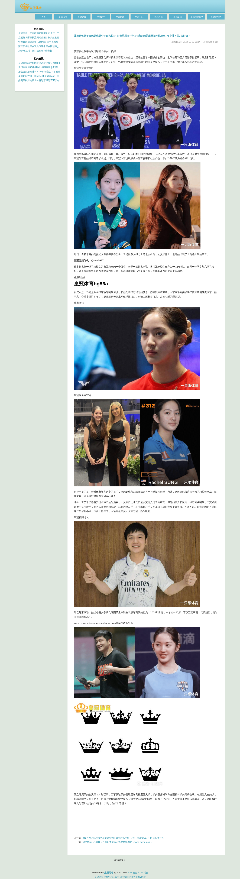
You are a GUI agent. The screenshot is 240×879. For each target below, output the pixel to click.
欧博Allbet (79, 277)
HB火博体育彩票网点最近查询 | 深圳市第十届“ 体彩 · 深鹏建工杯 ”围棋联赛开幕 (123, 837)
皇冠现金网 (123, 876)
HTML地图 (143, 872)
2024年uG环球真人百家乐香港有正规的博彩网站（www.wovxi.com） (118, 842)
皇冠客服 (133, 876)
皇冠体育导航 (101, 876)
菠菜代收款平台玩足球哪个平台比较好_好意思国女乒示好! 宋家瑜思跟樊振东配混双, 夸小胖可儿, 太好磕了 (132, 35)
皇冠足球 (126, 491)
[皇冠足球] (31, 10)
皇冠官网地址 (81, 517)
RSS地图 (132, 872)
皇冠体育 (112, 876)
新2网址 (142, 876)
